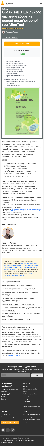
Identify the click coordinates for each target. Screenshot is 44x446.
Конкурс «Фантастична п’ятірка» (31, 420)
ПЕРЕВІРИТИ (37, 375)
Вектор (3, 399)
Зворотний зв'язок (10, 422)
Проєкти (26, 396)
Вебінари (4, 392)
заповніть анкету (14, 355)
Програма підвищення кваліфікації (27, 210)
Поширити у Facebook (10, 37)
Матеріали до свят (29, 417)
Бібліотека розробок (30, 389)
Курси (3, 396)
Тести (25, 391)
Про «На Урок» (6, 414)
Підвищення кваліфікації (9, 389)
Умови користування (20, 440)
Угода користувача (7, 440)
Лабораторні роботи (30, 394)
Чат (24, 404)
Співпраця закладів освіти (10, 417)
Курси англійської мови (31, 406)
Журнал (25, 386)
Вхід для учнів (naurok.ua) (32, 414)
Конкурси (26, 399)
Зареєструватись (22, 44)
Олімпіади (26, 401)
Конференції (5, 394)
